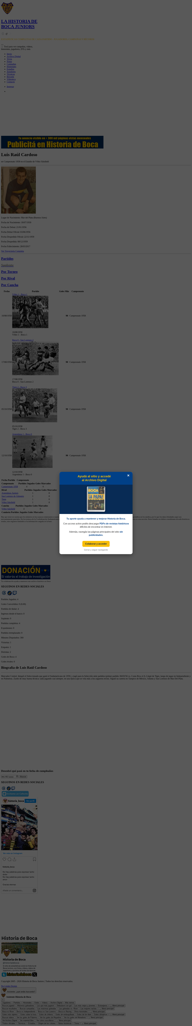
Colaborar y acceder (96, 544)
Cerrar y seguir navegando (96, 550)
